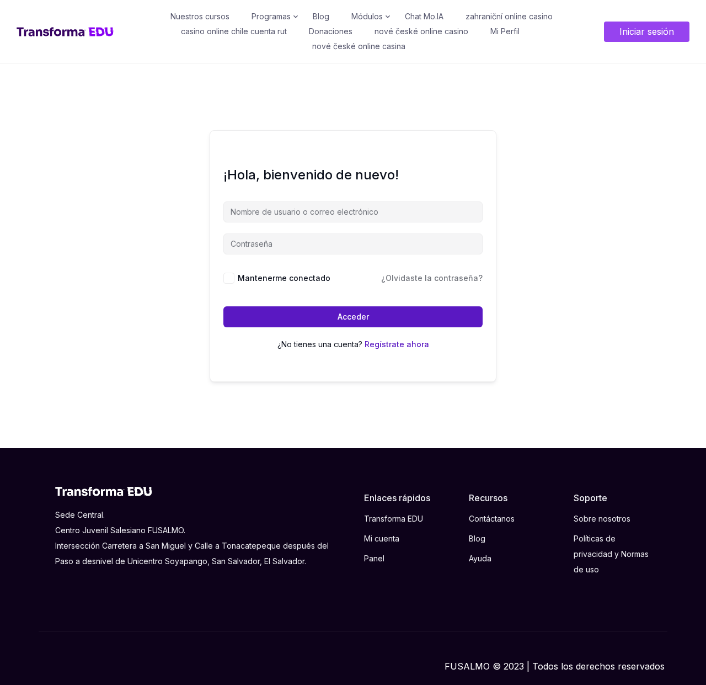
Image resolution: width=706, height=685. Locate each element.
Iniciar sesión (646, 31)
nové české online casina (358, 46)
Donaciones (330, 31)
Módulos (367, 16)
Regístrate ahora (397, 344)
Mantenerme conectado (284, 278)
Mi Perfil (505, 31)
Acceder (353, 316)
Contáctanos (492, 518)
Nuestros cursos (199, 16)
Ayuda (480, 558)
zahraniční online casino (509, 16)
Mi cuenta (381, 538)
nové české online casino (421, 31)
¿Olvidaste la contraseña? (432, 278)
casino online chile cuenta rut (234, 31)
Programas (271, 16)
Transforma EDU (393, 518)
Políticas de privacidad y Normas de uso (611, 554)
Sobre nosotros (602, 518)
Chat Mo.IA (424, 16)
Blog (321, 16)
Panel (374, 558)
